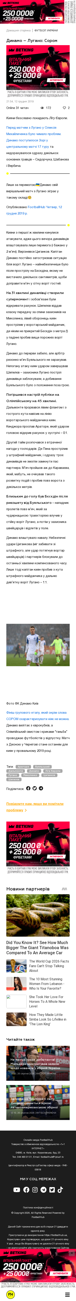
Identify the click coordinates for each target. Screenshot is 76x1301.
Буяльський (42, 767)
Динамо (34, 771)
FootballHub (36, 207)
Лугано (12, 775)
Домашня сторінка (18, 30)
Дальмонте (15, 771)
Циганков (49, 775)
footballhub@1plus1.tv (52, 1157)
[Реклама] (38, 12)
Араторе (23, 767)
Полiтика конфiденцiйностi (38, 1208)
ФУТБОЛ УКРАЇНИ (46, 30)
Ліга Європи (52, 771)
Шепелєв (13, 779)
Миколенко (30, 775)
